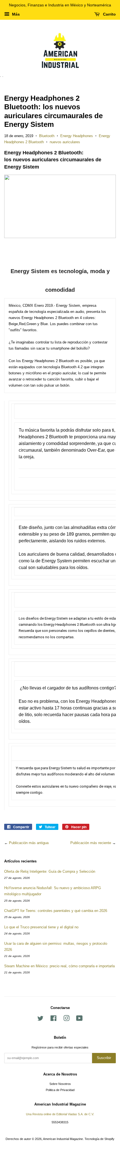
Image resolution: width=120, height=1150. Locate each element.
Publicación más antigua (29, 843)
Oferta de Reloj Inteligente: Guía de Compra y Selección (49, 871)
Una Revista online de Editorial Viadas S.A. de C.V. (60, 1114)
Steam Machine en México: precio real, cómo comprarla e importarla (59, 966)
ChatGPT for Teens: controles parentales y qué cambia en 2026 (55, 911)
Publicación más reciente (90, 843)
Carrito (109, 14)
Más (15, 14)
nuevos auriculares (65, 142)
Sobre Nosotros (60, 1083)
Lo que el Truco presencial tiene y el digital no (41, 927)
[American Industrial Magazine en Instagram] (66, 1019)
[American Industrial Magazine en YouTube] (79, 1019)
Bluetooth (46, 136)
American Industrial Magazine (63, 1139)
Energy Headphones (76, 136)
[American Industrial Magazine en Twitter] (40, 1019)
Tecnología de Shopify (99, 1139)
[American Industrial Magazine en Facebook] (53, 1019)
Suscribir (104, 1058)
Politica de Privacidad (60, 1090)
